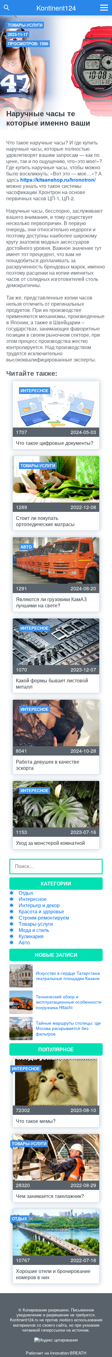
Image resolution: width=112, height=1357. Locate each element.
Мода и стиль (34, 929)
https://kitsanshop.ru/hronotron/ (58, 179)
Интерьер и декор (39, 905)
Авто (24, 942)
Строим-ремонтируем (44, 917)
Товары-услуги (25, 25)
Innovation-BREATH (68, 1353)
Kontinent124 (56, 7)
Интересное (33, 898)
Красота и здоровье (41, 911)
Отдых (26, 892)
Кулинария (31, 936)
